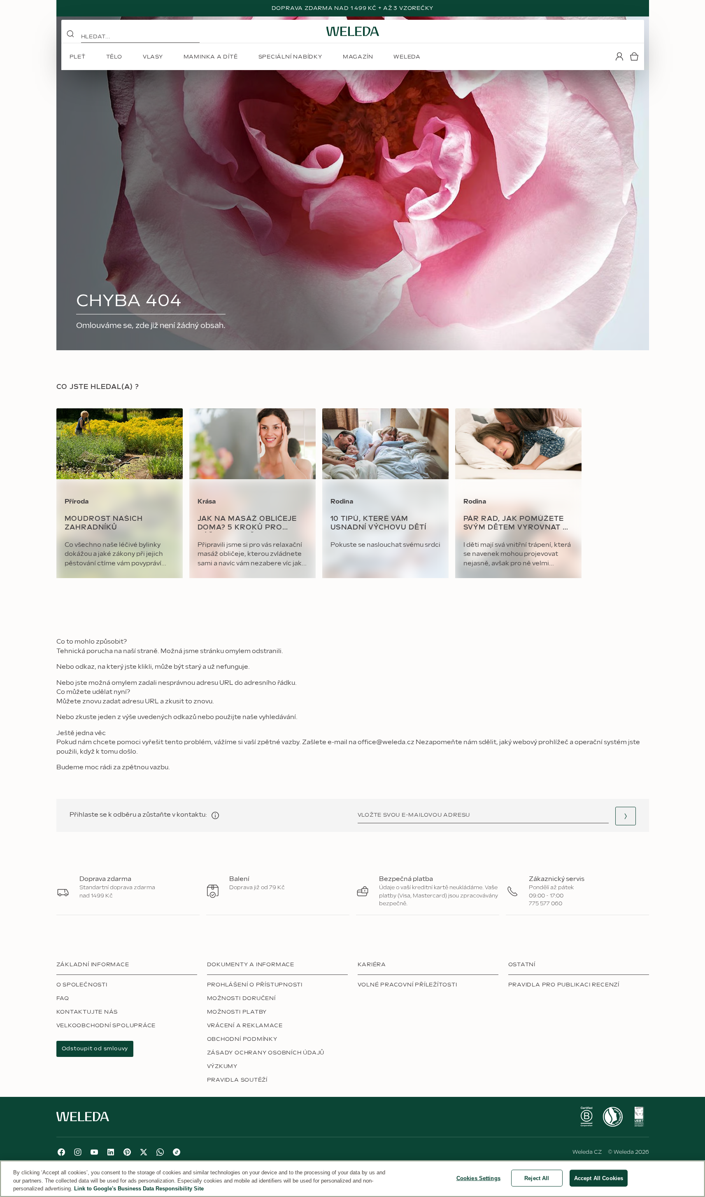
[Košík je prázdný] (634, 56)
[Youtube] (94, 1152)
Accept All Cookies (598, 1178)
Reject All (536, 1178)
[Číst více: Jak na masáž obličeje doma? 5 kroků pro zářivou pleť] (252, 493)
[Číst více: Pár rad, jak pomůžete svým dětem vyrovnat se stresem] (518, 493)
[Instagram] (78, 1152)
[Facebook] (61, 1152)
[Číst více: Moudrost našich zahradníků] (119, 493)
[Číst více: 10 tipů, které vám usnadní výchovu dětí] (385, 493)
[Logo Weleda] (352, 31)
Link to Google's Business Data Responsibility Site (139, 1188)
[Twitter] (144, 1152)
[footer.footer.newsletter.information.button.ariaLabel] (215, 815)
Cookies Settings (478, 1178)
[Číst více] (586, 1117)
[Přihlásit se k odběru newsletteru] (625, 816)
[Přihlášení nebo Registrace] (619, 56)
